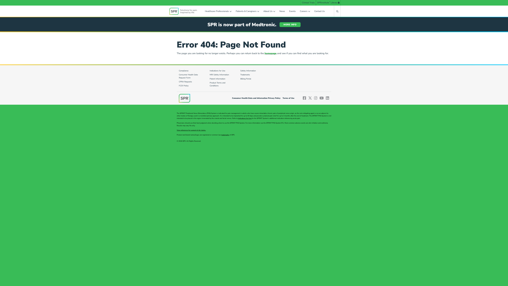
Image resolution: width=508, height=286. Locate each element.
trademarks (225, 135)
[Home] (183, 11)
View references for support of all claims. (191, 130)
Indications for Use (245, 118)
